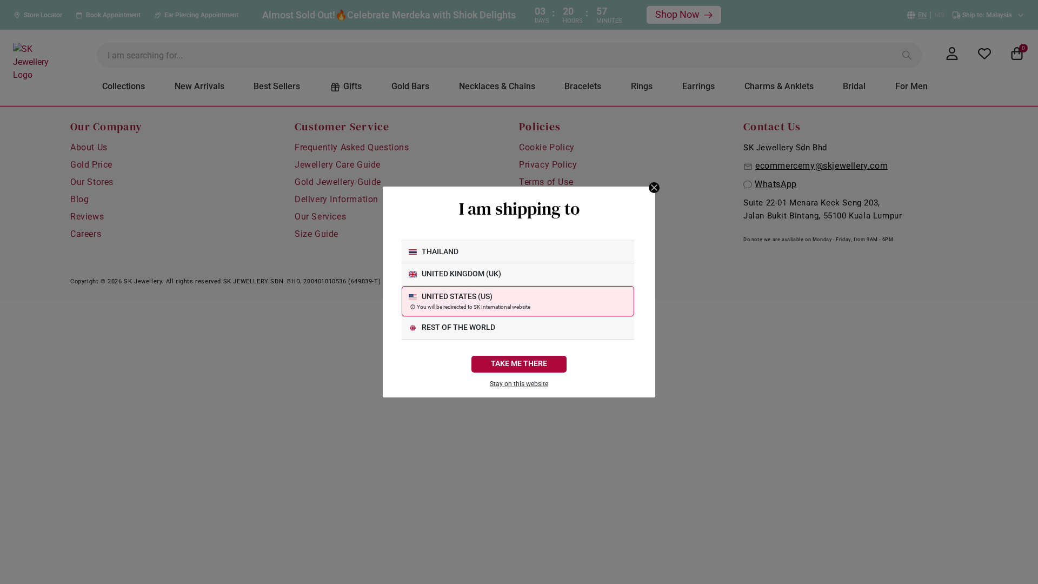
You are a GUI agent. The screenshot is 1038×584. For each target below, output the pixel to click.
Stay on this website (519, 384)
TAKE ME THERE (519, 363)
